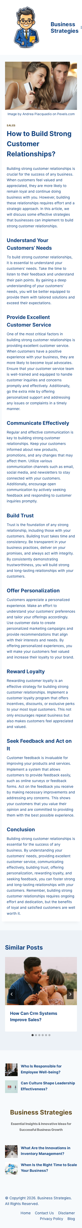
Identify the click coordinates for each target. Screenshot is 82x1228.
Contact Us (44, 1213)
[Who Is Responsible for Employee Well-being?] (11, 1069)
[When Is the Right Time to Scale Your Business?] (11, 1168)
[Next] (70, 994)
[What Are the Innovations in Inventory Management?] (11, 1151)
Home (26, 1213)
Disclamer (66, 1213)
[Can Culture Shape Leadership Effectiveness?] (11, 1086)
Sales (11, 125)
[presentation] (41, 981)
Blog (71, 1219)
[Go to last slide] (11, 994)
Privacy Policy (51, 1219)
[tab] (33, 1035)
